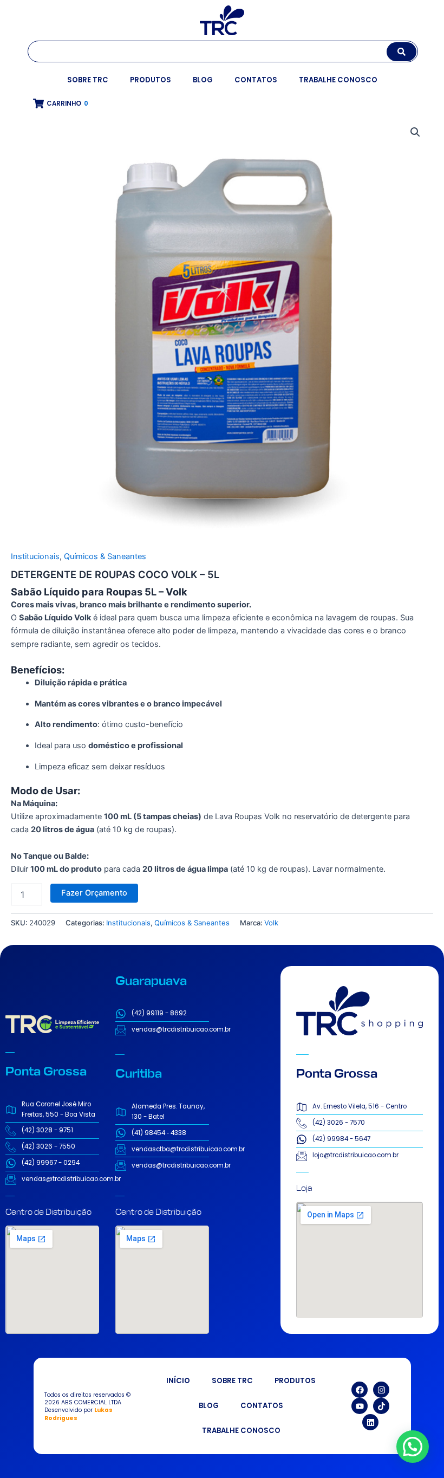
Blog (203, 80)
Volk (271, 922)
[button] (415, 132)
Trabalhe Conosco (338, 80)
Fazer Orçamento (94, 893)
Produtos (150, 80)
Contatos (255, 80)
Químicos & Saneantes (105, 556)
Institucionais (35, 556)
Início (178, 1381)
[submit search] (401, 51)
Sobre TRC (87, 80)
